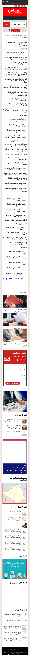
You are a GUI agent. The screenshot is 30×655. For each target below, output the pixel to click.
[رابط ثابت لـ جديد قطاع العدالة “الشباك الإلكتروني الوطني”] (24, 636)
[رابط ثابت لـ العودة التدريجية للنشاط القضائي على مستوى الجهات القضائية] (24, 429)
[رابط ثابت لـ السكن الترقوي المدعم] (24, 624)
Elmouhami (18, 654)
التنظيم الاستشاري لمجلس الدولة (12, 615)
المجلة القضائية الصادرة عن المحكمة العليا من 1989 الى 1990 (12, 549)
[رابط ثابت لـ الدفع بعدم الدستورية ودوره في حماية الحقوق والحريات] (24, 642)
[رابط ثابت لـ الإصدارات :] (24, 527)
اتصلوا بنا (6, 1)
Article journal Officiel (14, 431)
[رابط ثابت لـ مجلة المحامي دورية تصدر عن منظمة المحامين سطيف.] (24, 521)
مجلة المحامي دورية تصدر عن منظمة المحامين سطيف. (13, 518)
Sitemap (14, 654)
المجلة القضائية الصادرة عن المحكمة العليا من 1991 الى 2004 (12, 543)
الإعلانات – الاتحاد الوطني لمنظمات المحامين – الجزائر (12, 420)
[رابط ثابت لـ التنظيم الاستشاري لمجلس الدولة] (24, 618)
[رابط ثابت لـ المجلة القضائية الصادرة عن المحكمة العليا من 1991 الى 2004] (24, 545)
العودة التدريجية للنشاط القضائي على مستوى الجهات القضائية (13, 426)
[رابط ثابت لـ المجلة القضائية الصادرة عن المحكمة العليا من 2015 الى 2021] (24, 533)
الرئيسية (22, 35)
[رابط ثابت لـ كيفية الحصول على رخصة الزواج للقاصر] (15, 341)
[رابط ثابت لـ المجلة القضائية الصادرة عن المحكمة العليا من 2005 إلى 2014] (24, 539)
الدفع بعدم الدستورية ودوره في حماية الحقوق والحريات (12, 639)
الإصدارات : (17, 523)
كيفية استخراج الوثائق (19, 328)
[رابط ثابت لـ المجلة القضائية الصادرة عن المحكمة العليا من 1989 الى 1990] (24, 551)
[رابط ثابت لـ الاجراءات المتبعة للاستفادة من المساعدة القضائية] (15, 307)
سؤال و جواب (14, 35)
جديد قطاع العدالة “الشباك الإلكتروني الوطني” (12, 633)
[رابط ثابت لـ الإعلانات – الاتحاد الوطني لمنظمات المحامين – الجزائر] (24, 423)
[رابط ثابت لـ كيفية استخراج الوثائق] (15, 326)
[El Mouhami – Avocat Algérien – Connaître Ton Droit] (15, 12)
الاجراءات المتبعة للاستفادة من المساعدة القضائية (16, 310)
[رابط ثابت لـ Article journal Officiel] (24, 435)
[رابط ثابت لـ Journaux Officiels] (24, 515)
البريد (23, 369)
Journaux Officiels (15, 511)
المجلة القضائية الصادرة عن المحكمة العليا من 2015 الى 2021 (12, 530)
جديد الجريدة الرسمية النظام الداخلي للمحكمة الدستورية (12, 627)
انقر (6, 24)
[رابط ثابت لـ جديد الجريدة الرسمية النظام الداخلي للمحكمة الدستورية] (24, 630)
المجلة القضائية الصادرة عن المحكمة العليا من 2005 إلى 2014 (12, 536)
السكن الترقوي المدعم (14, 620)
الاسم (23, 375)
